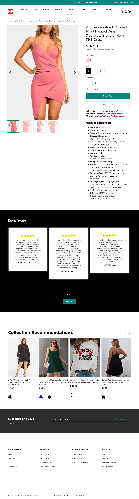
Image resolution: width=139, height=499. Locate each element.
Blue (41, 397)
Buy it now (108, 104)
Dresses (46, 9)
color (90, 55)
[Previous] (39, 2)
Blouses (105, 458)
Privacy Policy (44, 454)
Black (10, 397)
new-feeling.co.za (20, 495)
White (72, 395)
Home (10, 21)
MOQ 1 (84, 9)
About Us (12, 454)
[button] (121, 11)
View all (69, 301)
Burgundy (45, 397)
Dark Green (53, 397)
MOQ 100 (108, 9)
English (133, 2)
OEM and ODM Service (80, 463)
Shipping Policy (45, 463)
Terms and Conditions (48, 467)
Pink (88, 60)
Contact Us (12, 467)
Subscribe (120, 419)
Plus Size (24, 9)
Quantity (89, 78)
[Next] (99, 2)
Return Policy (44, 458)
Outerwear (59, 9)
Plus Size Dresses (109, 454)
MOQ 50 (95, 9)
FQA (10, 463)
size (88, 66)
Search (11, 458)
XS (101, 71)
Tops (35, 9)
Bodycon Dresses (109, 463)
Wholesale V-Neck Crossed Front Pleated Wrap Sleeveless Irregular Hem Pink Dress (45, 21)
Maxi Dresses (107, 467)
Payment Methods (78, 454)
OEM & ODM (67, 14)
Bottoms (72, 9)
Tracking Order (77, 458)
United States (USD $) (119, 2)
